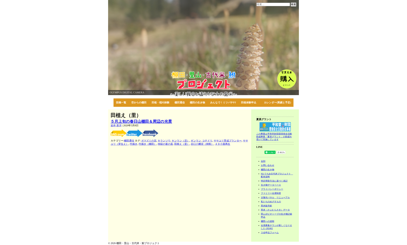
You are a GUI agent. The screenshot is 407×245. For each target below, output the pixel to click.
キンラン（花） (181, 140)
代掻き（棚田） (147, 144)
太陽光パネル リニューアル (275, 197)
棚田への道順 (267, 221)
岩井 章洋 (116, 125)
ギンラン (196, 140)
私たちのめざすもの (271, 201)
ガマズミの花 (148, 140)
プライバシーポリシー (272, 189)
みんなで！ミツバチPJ (223, 102)
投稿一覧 (121, 102)
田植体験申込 (250, 102)
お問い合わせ (267, 165)
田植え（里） (182, 144)
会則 (263, 161)
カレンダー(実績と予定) (277, 102)
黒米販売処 (266, 205)
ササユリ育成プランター (228, 140)
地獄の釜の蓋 (165, 144)
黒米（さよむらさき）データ (275, 210)
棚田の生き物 (197, 102)
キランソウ (164, 140)
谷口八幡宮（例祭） (202, 144)
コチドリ (207, 140)
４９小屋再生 (222, 144)
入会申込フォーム (270, 232)
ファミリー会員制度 (271, 193)
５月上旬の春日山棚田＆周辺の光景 (141, 121)
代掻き (133, 144)
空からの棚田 (139, 102)
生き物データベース (271, 185)
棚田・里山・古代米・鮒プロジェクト (129, 72)
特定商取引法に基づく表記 (274, 181)
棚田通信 (180, 102)
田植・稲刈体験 (160, 102)
